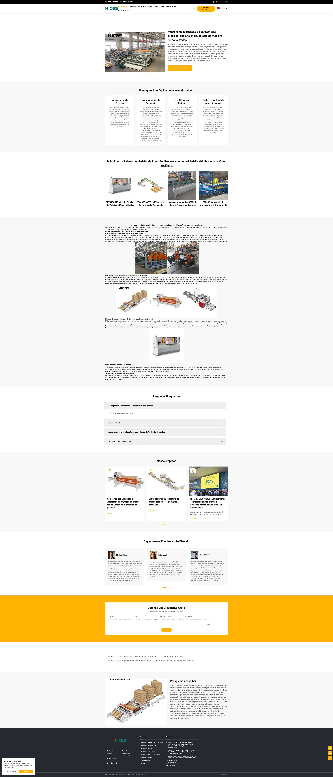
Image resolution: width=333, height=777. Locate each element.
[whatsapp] (227, 2)
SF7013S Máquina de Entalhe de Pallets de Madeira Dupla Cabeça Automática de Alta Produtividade (119, 204)
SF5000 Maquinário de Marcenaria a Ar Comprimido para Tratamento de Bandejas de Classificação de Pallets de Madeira (213, 204)
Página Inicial (123, 6)
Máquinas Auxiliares (146, 757)
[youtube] (224, 2)
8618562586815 (127, 2)
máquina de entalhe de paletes (173, 656)
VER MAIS (110, 513)
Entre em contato (124, 10)
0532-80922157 (172, 760)
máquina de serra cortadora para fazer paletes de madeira (174, 661)
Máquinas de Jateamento (148, 751)
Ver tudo (143, 763)
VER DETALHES (120, 185)
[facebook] (221, 2)
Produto (141, 6)
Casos (162, 6)
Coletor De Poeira (145, 760)
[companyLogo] (111, 8)
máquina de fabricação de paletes (120, 656)
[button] (164, 587)
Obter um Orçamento (206, 8)
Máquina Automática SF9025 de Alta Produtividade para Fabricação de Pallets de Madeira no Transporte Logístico (182, 204)
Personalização (171, 6)
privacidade (224, 774)
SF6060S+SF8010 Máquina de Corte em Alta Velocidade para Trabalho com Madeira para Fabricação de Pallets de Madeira (151, 204)
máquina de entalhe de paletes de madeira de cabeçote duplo (129, 661)
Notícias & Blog (153, 6)
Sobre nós (132, 6)
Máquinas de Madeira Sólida (148, 745)
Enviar (166, 630)
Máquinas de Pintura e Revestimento (151, 754)
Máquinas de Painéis (146, 748)
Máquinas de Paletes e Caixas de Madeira (152, 742)
